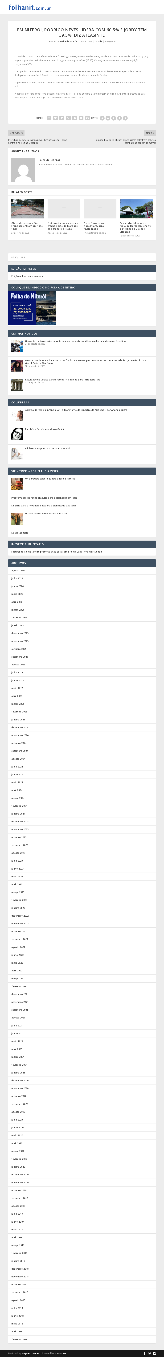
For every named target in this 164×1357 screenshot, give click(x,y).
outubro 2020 (18, 1096)
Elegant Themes (30, 1353)
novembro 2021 (20, 1001)
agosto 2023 (18, 852)
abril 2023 (16, 884)
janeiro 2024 (18, 813)
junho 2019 (17, 1221)
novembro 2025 (20, 641)
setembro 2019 (19, 1198)
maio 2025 (17, 688)
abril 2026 (16, 601)
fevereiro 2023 (19, 899)
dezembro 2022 (20, 915)
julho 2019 (17, 1213)
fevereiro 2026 (19, 617)
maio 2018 (17, 1323)
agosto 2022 (18, 947)
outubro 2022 (18, 931)
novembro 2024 (20, 735)
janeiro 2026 (18, 625)
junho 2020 (17, 1127)
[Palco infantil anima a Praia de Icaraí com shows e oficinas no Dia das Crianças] (136, 208)
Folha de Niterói (68, 41)
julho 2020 (17, 1119)
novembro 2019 (20, 1182)
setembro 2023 (19, 845)
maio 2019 (17, 1229)
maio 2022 (17, 962)
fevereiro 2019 (19, 1252)
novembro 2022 (20, 923)
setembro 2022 (19, 939)
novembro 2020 (20, 1088)
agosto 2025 (18, 664)
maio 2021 (17, 1041)
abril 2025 (16, 695)
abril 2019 (16, 1237)
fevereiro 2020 (19, 1158)
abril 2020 (16, 1143)
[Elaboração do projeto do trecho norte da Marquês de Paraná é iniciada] (64, 208)
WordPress (60, 1353)
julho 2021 (17, 1025)
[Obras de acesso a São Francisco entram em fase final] (27, 208)
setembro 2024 (19, 750)
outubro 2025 (18, 648)
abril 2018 (16, 1331)
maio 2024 (17, 782)
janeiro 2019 (18, 1260)
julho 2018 (17, 1307)
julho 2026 (17, 578)
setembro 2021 (19, 1009)
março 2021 (17, 1056)
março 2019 (17, 1245)
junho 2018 (17, 1315)
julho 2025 (17, 672)
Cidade (98, 41)
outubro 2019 (18, 1190)
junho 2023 (17, 868)
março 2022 (17, 978)
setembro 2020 (19, 1104)
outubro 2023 (18, 837)
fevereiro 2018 (19, 1339)
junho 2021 (17, 1033)
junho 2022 (17, 954)
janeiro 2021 (18, 1072)
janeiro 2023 (18, 907)
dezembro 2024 (20, 727)
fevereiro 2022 (19, 986)
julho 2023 (17, 860)
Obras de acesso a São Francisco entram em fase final (27, 225)
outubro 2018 (18, 1284)
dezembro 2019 (20, 1174)
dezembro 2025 (20, 633)
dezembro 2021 (20, 994)
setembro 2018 (19, 1292)
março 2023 (17, 892)
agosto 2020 (18, 1111)
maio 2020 (17, 1135)
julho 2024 (17, 766)
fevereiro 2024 (19, 805)
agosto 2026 (18, 570)
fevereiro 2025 (19, 711)
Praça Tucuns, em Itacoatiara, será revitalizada (94, 225)
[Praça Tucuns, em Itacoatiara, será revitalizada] (100, 208)
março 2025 (17, 703)
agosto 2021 (18, 1017)
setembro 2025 (19, 656)
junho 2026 (17, 586)
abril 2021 (16, 1049)
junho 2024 (17, 774)
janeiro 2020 (18, 1166)
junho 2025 (17, 680)
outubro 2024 (18, 743)
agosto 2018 (18, 1300)
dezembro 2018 (20, 1268)
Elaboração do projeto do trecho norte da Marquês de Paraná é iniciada (63, 225)
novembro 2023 (20, 829)
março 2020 (17, 1151)
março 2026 (17, 609)
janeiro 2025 (18, 719)
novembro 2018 (20, 1276)
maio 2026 (17, 593)
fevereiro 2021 (19, 1064)
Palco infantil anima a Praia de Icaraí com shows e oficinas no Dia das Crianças (135, 227)
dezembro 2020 (20, 1080)
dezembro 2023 (20, 821)
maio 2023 (17, 876)
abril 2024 (16, 790)
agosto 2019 (18, 1205)
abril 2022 (16, 970)
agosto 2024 (18, 758)
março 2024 (17, 798)
